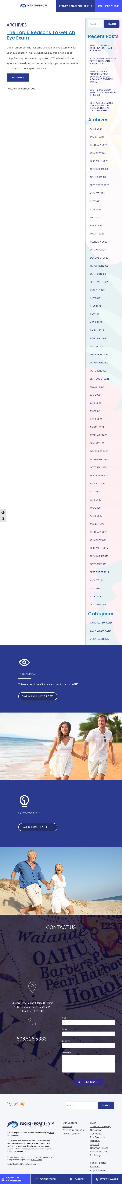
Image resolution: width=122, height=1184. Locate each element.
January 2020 (98, 540)
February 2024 (98, 144)
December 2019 (99, 548)
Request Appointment (98, 1168)
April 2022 (96, 322)
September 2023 (99, 185)
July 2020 (95, 491)
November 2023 (99, 169)
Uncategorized (26, 88)
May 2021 (95, 411)
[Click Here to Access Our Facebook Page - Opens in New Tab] (9, 1104)
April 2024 (96, 128)
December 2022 (99, 257)
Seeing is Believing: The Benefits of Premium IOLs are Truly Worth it (101, 106)
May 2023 (95, 217)
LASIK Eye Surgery (100, 630)
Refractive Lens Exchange (99, 1153)
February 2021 (98, 435)
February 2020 (98, 532)
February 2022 (98, 338)
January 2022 (98, 346)
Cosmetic (95, 1133)
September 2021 (99, 378)
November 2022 (99, 265)
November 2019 (99, 556)
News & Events (71, 1133)
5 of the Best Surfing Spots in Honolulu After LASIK (103, 61)
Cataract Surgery (101, 622)
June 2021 (95, 402)
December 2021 (99, 354)
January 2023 (98, 249)
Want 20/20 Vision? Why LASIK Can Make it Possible (103, 92)
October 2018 (98, 604)
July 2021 (95, 394)
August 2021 (97, 386)
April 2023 (96, 225)
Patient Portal (98, 1163)
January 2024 (98, 153)
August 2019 (97, 580)
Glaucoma (96, 1130)
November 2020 (99, 459)
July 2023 (95, 201)
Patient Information (73, 1130)
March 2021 (97, 427)
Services (67, 1126)
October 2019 (98, 564)
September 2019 (99, 572)
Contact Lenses (99, 1148)
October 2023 (98, 177)
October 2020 (98, 467)
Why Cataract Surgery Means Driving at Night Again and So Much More (101, 76)
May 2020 (95, 507)
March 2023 (97, 233)
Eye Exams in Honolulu (97, 1139)
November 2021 (99, 362)
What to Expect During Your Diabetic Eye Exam (103, 48)
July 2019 (95, 588)
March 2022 (97, 330)
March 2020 (97, 523)
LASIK (93, 1123)
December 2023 (99, 161)
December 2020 (99, 451)
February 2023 (98, 241)
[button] (5, 6)
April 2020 (96, 515)
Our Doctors (69, 1123)
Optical (94, 1144)
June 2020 (95, 499)
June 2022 (95, 306)
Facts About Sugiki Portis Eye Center (21, 1164)
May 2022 (95, 314)
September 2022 (99, 282)
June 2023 (95, 209)
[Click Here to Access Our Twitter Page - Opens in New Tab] (16, 1104)
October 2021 (98, 370)
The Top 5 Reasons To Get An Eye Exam (41, 35)
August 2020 (97, 483)
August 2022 (97, 290)
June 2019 (95, 596)
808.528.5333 (32, 1039)
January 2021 (98, 443)
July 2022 (95, 298)
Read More (18, 77)
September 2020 (99, 475)
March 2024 (97, 136)
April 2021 (96, 419)
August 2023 (97, 193)
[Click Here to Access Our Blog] (22, 1104)
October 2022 (98, 273)
